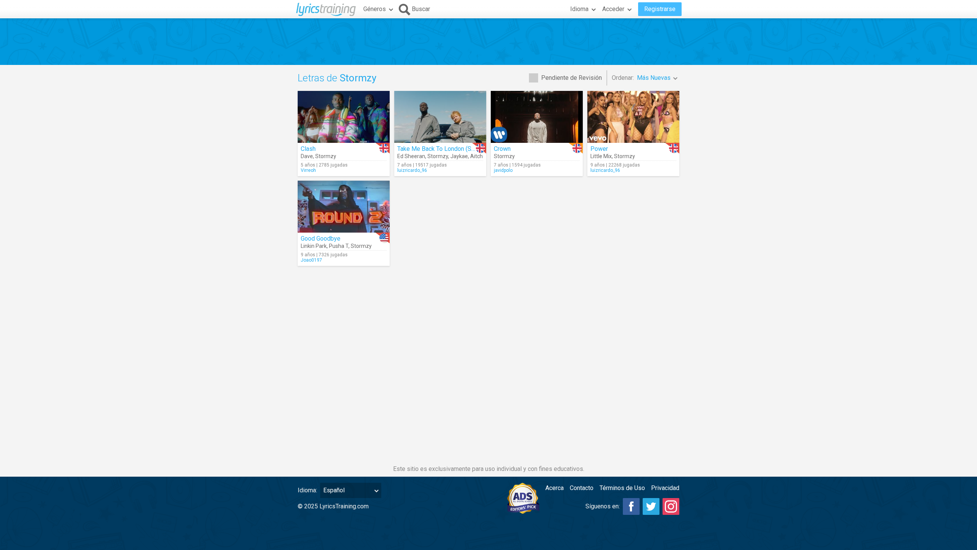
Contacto (581, 488)
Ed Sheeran (411, 156)
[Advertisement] (488, 41)
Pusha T (338, 246)
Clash (308, 148)
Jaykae (459, 156)
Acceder (613, 9)
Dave (307, 156)
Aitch (476, 156)
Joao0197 (311, 260)
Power (599, 148)
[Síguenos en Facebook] (631, 506)
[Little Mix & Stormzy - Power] (633, 117)
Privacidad (665, 488)
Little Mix (601, 156)
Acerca (554, 488)
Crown (502, 148)
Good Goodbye (320, 238)
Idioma (579, 9)
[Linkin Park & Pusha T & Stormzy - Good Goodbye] (344, 207)
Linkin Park (314, 246)
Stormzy (325, 156)
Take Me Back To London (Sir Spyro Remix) (454, 148)
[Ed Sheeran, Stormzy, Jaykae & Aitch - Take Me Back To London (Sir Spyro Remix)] (440, 117)
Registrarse (660, 9)
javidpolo (503, 170)
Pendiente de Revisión (571, 77)
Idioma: (307, 490)
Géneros (374, 9)
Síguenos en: (602, 506)
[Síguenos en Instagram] (671, 506)
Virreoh (308, 170)
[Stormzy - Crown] (537, 117)
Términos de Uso (622, 488)
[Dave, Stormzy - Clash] (344, 117)
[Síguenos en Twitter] (651, 506)
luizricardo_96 (412, 170)
